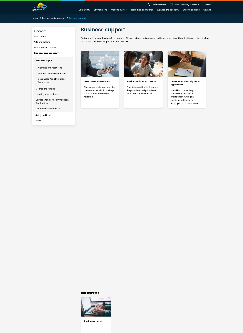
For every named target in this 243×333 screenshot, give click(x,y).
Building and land (191, 9)
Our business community (48, 108)
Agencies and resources (97, 81)
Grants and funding (45, 88)
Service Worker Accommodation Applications (52, 101)
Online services (180, 5)
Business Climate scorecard (142, 81)
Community (84, 9)
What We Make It (159, 5)
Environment (100, 9)
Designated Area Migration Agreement (185, 83)
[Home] (39, 6)
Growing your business (47, 94)
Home (35, 18)
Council (207, 9)
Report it (195, 5)
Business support (45, 60)
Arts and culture (119, 9)
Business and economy (168, 9)
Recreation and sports (141, 9)
